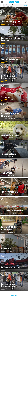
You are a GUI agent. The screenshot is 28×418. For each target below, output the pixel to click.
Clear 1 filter (14, 295)
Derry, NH (10, 137)
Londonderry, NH (12, 43)
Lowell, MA (10, 62)
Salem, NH (10, 156)
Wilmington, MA (12, 213)
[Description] (2, 10)
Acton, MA (10, 100)
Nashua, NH (11, 81)
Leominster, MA (12, 24)
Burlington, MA (11, 118)
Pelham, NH (11, 194)
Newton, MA (11, 175)
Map (25, 5)
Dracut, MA (11, 270)
